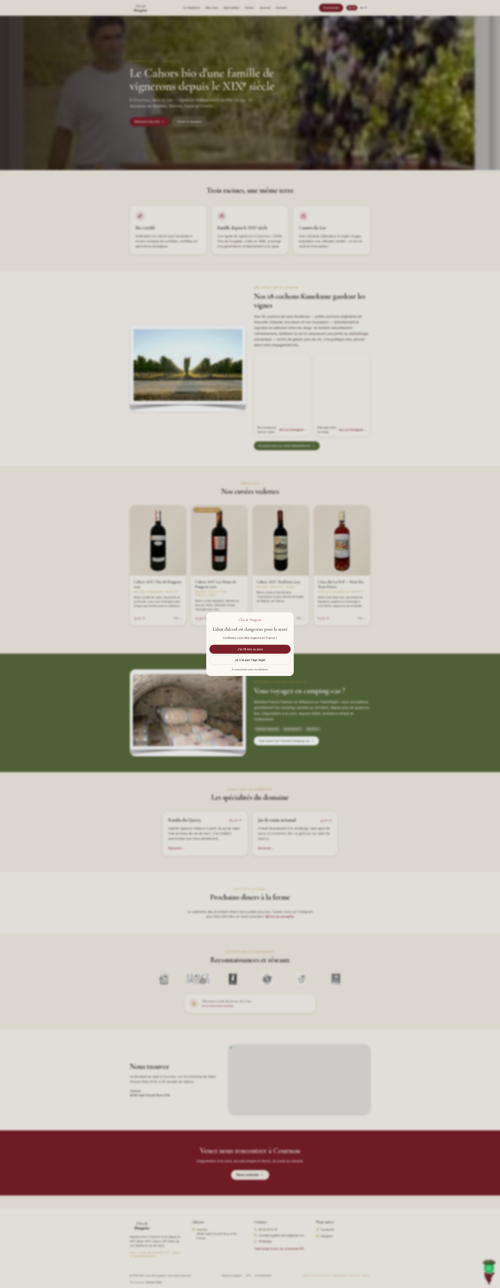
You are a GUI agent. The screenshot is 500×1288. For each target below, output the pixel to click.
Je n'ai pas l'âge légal (250, 659)
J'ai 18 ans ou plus (250, 649)
